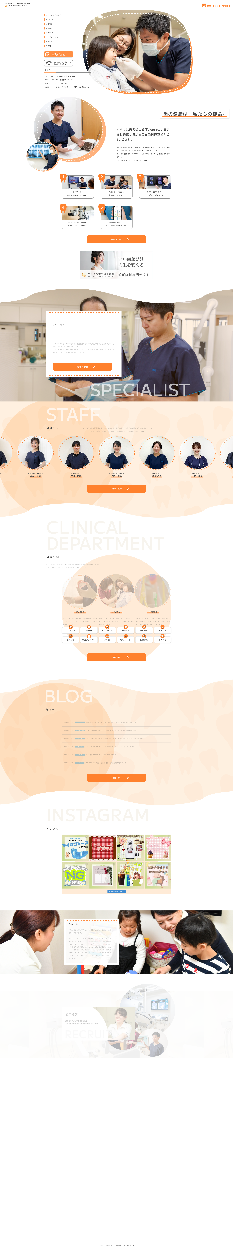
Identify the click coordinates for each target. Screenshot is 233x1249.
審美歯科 (126, 630)
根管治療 (162, 630)
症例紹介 (49, 28)
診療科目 (49, 24)
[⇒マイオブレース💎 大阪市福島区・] (75, 848)
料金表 (48, 46)
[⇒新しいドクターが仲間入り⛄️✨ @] (158, 848)
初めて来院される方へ (54, 15)
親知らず (144, 630)
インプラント (107, 630)
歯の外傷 (162, 639)
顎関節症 (70, 639)
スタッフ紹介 (116, 488)
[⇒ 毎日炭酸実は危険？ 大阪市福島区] (130, 875)
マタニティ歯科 (125, 639)
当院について (51, 19)
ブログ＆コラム (52, 37)
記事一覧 (116, 778)
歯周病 (89, 630)
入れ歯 (107, 639)
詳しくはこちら (116, 239)
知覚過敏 (144, 639)
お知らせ (49, 41)
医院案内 (49, 33)
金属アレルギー (89, 639)
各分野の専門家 (82, 367)
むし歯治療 (70, 630)
